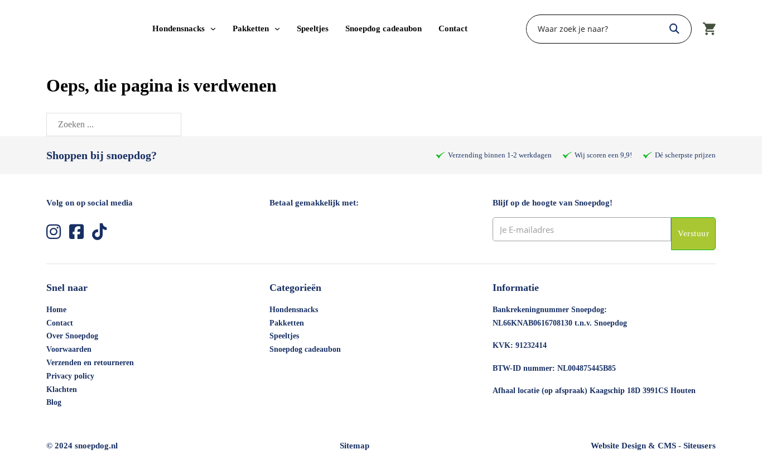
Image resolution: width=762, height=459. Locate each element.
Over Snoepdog (72, 336)
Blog (53, 402)
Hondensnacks (178, 28)
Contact (452, 28)
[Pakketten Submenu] (277, 29)
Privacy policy (70, 376)
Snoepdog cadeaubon (383, 28)
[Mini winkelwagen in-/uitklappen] (709, 29)
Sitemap (354, 445)
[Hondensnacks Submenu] (213, 29)
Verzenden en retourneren (90, 362)
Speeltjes (313, 28)
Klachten (61, 389)
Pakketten (251, 28)
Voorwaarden (68, 349)
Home (56, 309)
